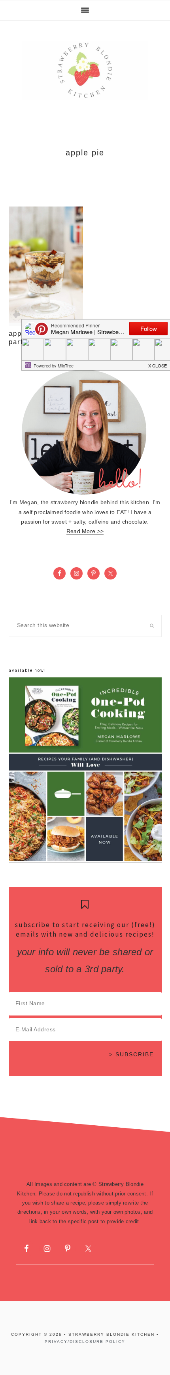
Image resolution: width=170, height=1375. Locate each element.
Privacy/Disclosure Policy (85, 1341)
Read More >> (85, 531)
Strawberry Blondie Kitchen (85, 70)
